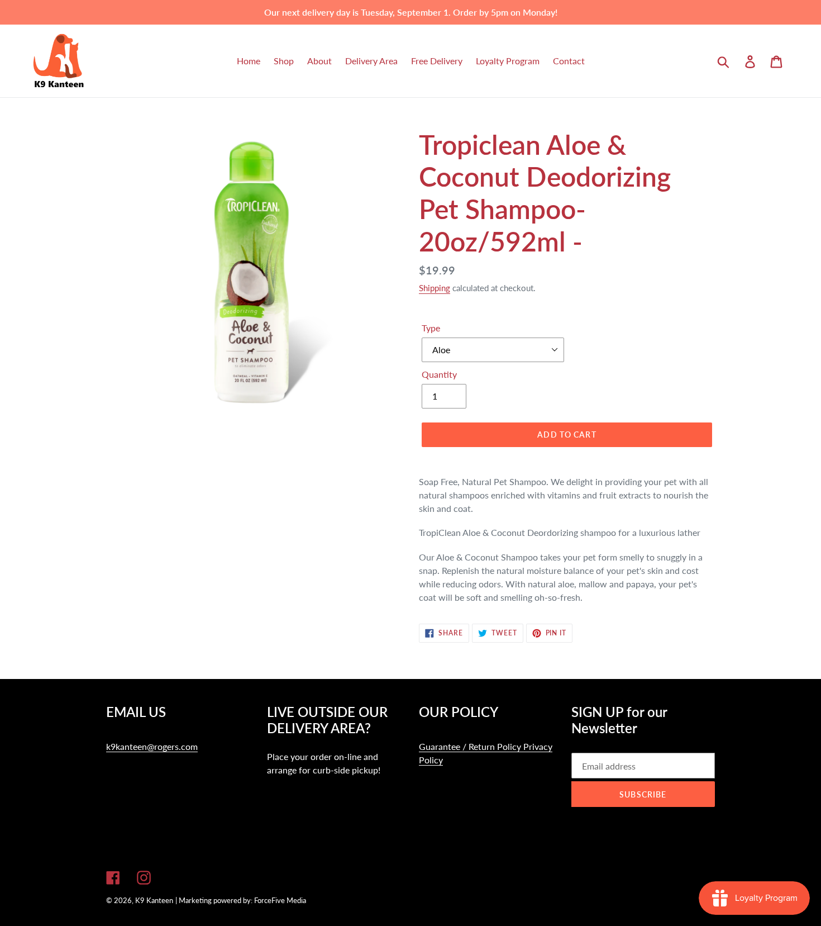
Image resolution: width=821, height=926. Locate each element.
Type (431, 327)
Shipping (434, 288)
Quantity (439, 374)
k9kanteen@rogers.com (152, 746)
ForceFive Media (280, 900)
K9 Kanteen (154, 900)
